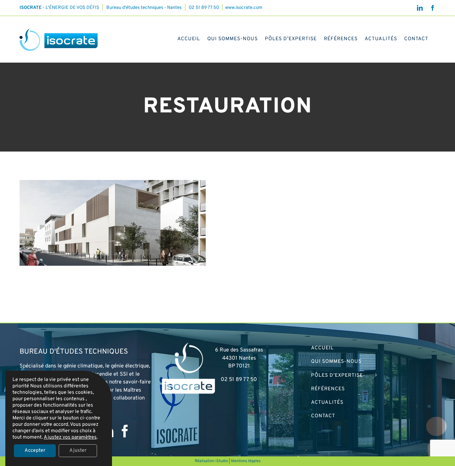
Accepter (35, 451)
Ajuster (77, 451)
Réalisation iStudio (211, 461)
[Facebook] (125, 431)
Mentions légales (246, 461)
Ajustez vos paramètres (70, 437)
